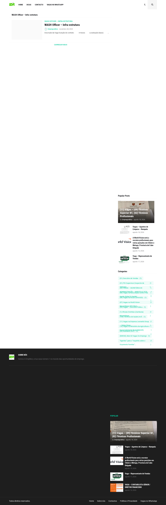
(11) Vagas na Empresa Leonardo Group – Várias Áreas (136, 322)
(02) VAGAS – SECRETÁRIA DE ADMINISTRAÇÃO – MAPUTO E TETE (136, 288)
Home (91, 501)
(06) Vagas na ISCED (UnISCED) (133, 297)
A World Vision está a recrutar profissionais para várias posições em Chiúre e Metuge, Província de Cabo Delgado (143, 243)
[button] (145, 4)
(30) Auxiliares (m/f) (129, 331)
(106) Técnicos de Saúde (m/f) (133, 317)
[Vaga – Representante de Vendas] (124, 259)
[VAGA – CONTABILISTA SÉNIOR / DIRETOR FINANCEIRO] (116, 487)
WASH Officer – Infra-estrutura (62, 24)
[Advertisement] (136, 62)
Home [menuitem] (20, 5)
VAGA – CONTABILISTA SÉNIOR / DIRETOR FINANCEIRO (137, 485)
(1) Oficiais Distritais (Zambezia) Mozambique (135, 312)
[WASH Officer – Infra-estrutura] (27, 30)
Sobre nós (101, 501)
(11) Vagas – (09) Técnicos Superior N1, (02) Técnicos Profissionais (134, 213)
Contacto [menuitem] (39, 5)
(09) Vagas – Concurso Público (133, 307)
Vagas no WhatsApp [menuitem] (55, 5)
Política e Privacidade (128, 501)
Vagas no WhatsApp (148, 501)
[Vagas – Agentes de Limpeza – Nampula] (124, 230)
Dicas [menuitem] (29, 5)
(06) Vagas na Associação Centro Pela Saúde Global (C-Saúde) (135, 293)
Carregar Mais (60, 45)
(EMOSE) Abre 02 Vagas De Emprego (135, 336)
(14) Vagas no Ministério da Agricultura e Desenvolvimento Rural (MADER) (136, 326)
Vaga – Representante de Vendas (142, 257)
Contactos (112, 501)
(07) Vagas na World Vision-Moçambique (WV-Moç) (136, 302)
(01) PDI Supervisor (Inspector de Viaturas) (135, 283)
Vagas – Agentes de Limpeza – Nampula (140, 228)
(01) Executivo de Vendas (131, 278)
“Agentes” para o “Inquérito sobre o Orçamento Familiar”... (136, 341)
